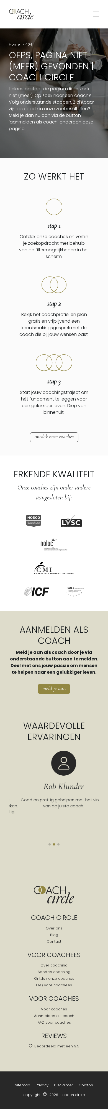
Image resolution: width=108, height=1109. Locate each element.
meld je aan (54, 688)
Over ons (54, 928)
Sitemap (22, 1085)
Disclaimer (63, 1085)
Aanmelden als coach (54, 1015)
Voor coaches (54, 1009)
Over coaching (54, 965)
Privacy (42, 1085)
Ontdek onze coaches (54, 436)
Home (15, 44)
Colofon (86, 1085)
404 (28, 44)
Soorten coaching (54, 971)
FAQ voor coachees (54, 985)
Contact (54, 941)
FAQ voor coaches (54, 1022)
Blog (54, 934)
